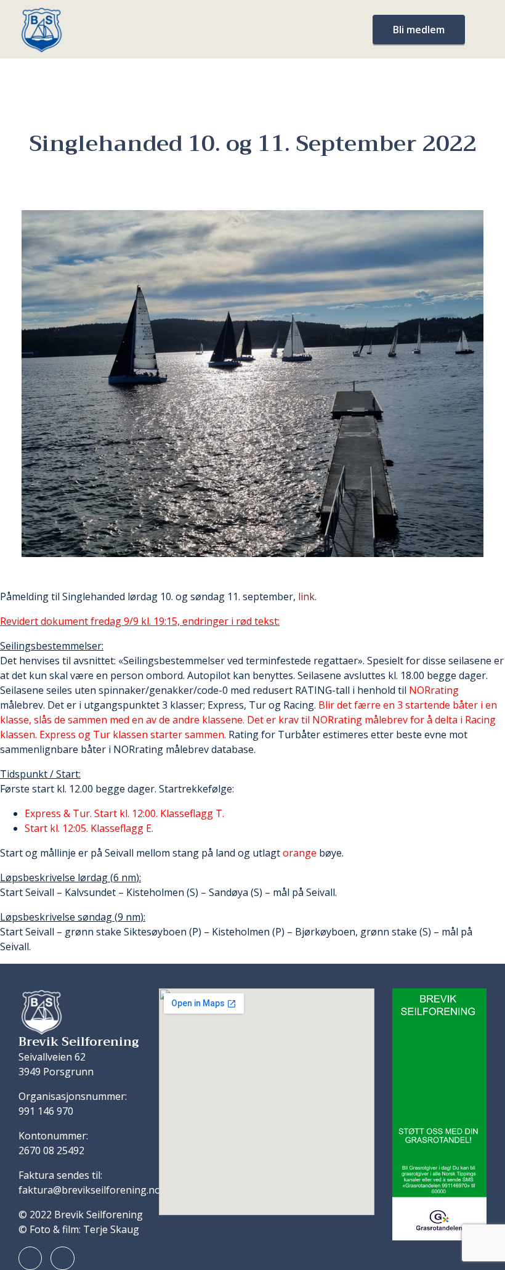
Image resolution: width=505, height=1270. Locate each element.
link (306, 596)
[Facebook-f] (30, 1258)
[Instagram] (62, 1258)
